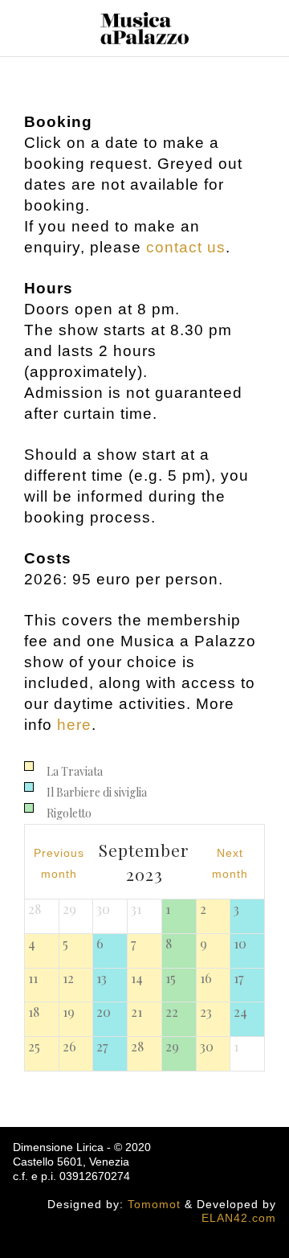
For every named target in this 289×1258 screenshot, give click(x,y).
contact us (186, 247)
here (74, 724)
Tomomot (154, 1204)
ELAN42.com (238, 1217)
